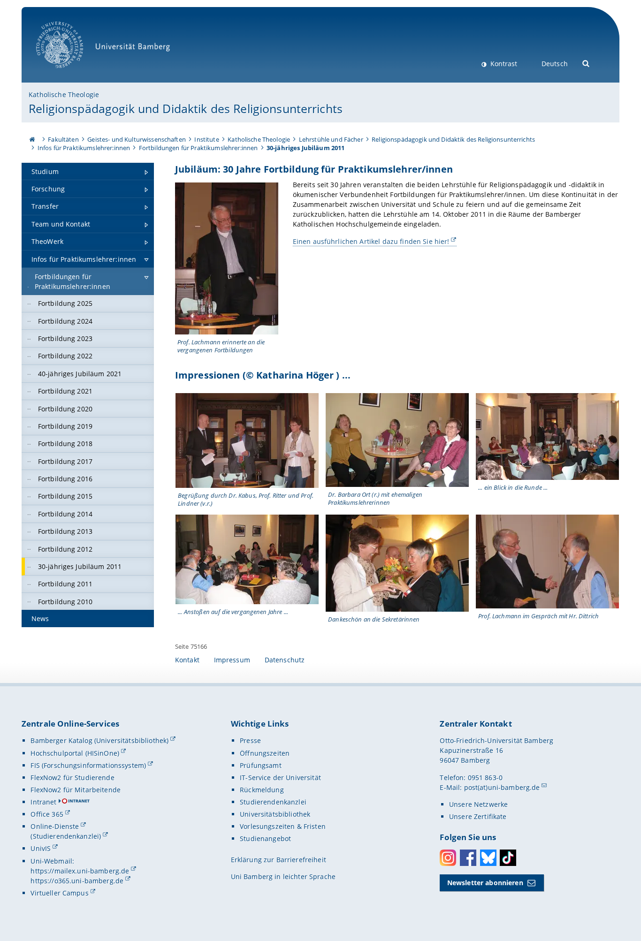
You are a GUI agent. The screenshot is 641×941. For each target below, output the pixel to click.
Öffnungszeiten (265, 753)
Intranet (43, 801)
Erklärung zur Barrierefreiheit (278, 859)
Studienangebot (265, 838)
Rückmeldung (262, 789)
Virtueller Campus (59, 892)
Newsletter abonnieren (485, 882)
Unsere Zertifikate (478, 816)
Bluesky (488, 858)
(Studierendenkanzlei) (66, 836)
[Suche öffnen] (586, 62)
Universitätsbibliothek (275, 814)
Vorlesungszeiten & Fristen (283, 826)
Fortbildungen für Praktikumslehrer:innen (198, 148)
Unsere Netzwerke (478, 804)
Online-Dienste (55, 826)
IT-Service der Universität (280, 777)
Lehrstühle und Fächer (331, 139)
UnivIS (41, 848)
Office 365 (47, 814)
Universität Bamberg (69, 72)
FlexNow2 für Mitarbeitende (76, 789)
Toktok (508, 858)
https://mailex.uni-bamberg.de (80, 870)
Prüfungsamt (261, 765)
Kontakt (187, 659)
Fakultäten (63, 139)
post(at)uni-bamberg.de (502, 787)
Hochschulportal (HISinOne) (75, 753)
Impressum (232, 659)
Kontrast (502, 63)
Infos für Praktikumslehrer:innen (84, 148)
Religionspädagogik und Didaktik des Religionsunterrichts (186, 108)
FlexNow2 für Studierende (72, 777)
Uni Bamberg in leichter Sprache (283, 876)
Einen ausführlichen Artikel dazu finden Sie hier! (371, 241)
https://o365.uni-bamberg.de (77, 880)
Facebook (468, 858)
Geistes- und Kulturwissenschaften (136, 139)
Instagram (448, 858)
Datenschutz (285, 659)
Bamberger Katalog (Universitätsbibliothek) (99, 740)
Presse (250, 740)
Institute (206, 139)
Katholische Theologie (64, 94)
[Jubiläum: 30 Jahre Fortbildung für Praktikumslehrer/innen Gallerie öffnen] (226, 258)
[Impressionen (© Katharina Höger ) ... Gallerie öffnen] (247, 440)
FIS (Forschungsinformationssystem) (88, 765)
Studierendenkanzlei (273, 801)
